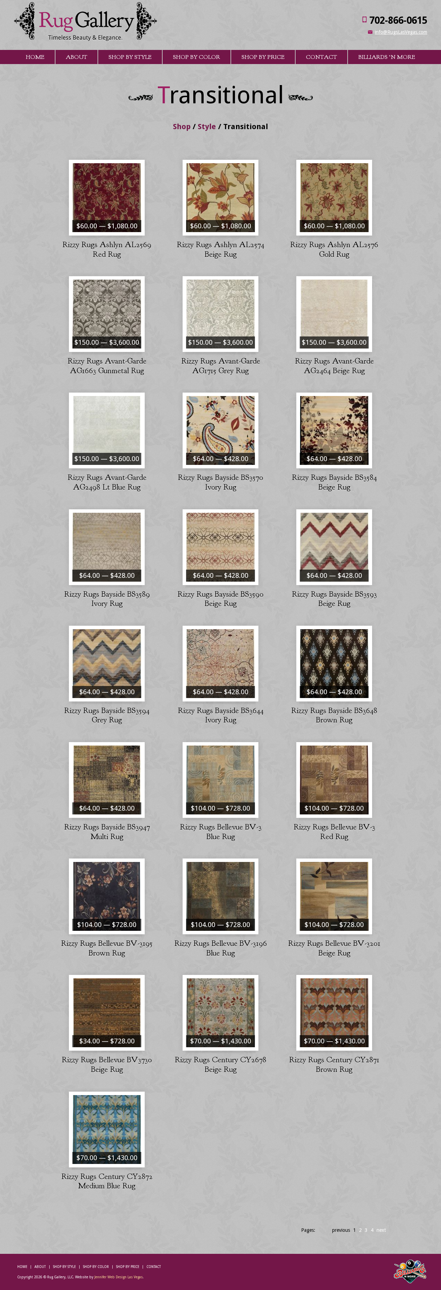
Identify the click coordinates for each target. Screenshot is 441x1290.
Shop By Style (130, 57)
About (76, 57)
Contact (321, 57)
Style (207, 126)
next (381, 1230)
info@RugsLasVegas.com (401, 32)
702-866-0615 (398, 20)
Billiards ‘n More (386, 57)
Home (35, 57)
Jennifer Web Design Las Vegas (118, 1277)
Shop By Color (196, 57)
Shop (182, 126)
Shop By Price (263, 57)
